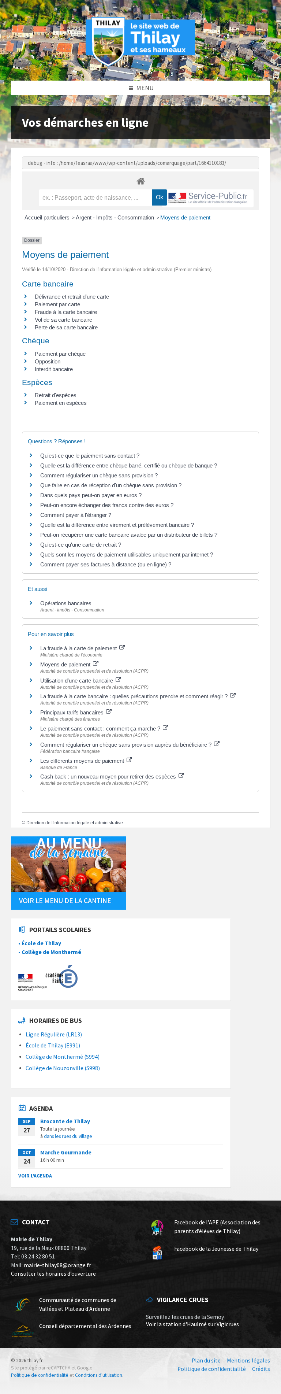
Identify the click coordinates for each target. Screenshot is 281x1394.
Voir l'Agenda (35, 1175)
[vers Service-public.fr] (208, 198)
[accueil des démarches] (140, 181)
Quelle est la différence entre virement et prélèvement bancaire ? (117, 525)
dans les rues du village (68, 1136)
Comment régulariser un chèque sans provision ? (99, 475)
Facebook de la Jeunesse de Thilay (216, 1248)
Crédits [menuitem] (261, 1368)
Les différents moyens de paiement (82, 761)
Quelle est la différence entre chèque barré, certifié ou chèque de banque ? (129, 465)
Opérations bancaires (65, 603)
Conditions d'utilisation (98, 1375)
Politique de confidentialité (39, 1375)
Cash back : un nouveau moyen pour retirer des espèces (108, 776)
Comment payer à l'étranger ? (75, 515)
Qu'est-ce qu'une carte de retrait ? (80, 544)
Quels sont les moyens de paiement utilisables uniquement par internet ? (126, 554)
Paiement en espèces (61, 403)
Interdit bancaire (54, 369)
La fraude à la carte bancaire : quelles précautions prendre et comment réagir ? (134, 696)
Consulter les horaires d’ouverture (53, 1273)
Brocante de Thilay (65, 1121)
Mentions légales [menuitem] (248, 1360)
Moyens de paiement (185, 217)
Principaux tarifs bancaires (72, 712)
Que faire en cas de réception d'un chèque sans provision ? (111, 485)
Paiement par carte (57, 304)
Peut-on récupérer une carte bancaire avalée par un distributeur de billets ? (128, 535)
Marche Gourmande (65, 1152)
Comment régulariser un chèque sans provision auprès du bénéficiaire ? (126, 745)
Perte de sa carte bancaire (66, 327)
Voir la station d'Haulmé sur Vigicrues (192, 1324)
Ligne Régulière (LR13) (54, 1034)
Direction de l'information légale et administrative (74, 822)
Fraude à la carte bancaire (66, 312)
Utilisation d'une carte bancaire (77, 680)
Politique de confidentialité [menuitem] (211, 1368)
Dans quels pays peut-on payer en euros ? (91, 495)
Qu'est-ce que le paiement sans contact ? (89, 455)
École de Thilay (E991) (53, 1045)
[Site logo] (140, 65)
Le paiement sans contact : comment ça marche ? (101, 728)
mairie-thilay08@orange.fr (57, 1265)
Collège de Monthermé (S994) (63, 1056)
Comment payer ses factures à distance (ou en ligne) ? (105, 564)
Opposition (47, 361)
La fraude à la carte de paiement (79, 648)
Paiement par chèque (60, 354)
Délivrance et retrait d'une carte (72, 296)
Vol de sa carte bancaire (63, 320)
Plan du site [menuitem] (206, 1360)
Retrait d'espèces (55, 395)
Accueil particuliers (48, 217)
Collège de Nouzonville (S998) (63, 1068)
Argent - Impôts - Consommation (116, 217)
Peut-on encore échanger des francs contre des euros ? (106, 505)
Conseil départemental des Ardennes (85, 1326)
